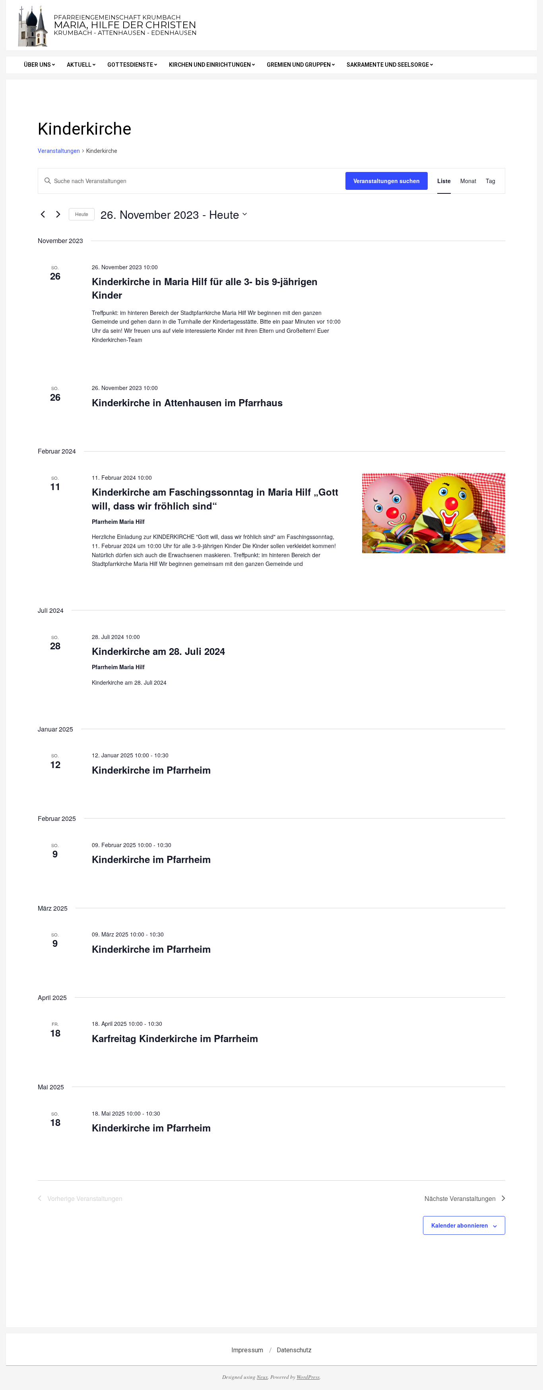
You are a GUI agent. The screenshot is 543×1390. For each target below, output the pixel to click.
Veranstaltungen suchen (386, 181)
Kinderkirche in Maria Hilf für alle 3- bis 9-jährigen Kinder (205, 287)
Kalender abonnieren (459, 1225)
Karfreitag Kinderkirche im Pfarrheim (175, 1038)
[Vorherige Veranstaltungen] (42, 214)
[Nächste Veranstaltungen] (58, 214)
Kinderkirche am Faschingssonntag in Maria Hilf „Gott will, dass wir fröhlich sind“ (215, 498)
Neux (262, 1376)
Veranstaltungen (59, 151)
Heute (81, 213)
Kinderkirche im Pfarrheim (151, 769)
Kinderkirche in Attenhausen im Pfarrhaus (187, 402)
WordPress (308, 1376)
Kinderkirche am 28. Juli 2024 (158, 651)
